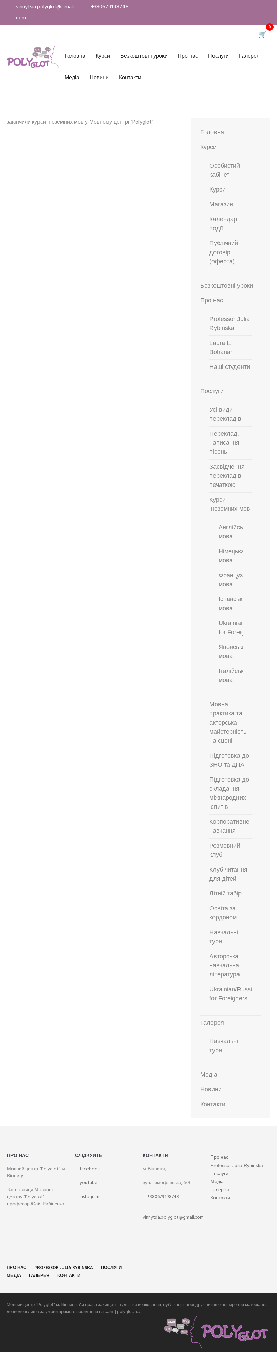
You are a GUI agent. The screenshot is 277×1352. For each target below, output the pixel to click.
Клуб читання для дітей (228, 874)
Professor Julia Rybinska (229, 323)
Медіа (72, 78)
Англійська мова (234, 532)
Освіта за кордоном (223, 913)
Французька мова (235, 580)
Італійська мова (233, 675)
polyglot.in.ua (130, 1311)
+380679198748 (162, 1197)
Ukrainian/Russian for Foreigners (234, 994)
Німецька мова (231, 556)
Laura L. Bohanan (221, 347)
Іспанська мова (232, 604)
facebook (89, 1169)
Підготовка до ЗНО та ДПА (229, 760)
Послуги (218, 56)
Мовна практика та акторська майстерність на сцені (227, 722)
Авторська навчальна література (224, 965)
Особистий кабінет (224, 170)
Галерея (249, 56)
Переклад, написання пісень (224, 442)
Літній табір (225, 893)
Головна (75, 56)
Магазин (221, 204)
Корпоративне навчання (229, 826)
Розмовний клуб (224, 850)
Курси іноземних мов (229, 504)
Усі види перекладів (225, 414)
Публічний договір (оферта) (223, 252)
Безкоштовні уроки (144, 56)
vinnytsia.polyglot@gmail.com (173, 1218)
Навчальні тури (223, 937)
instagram (89, 1197)
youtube (88, 1183)
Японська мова (232, 651)
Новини (99, 78)
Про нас (188, 56)
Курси (103, 56)
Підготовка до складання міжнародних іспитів (229, 793)
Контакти (130, 78)
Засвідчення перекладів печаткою (227, 475)
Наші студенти (229, 366)
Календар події (223, 224)
